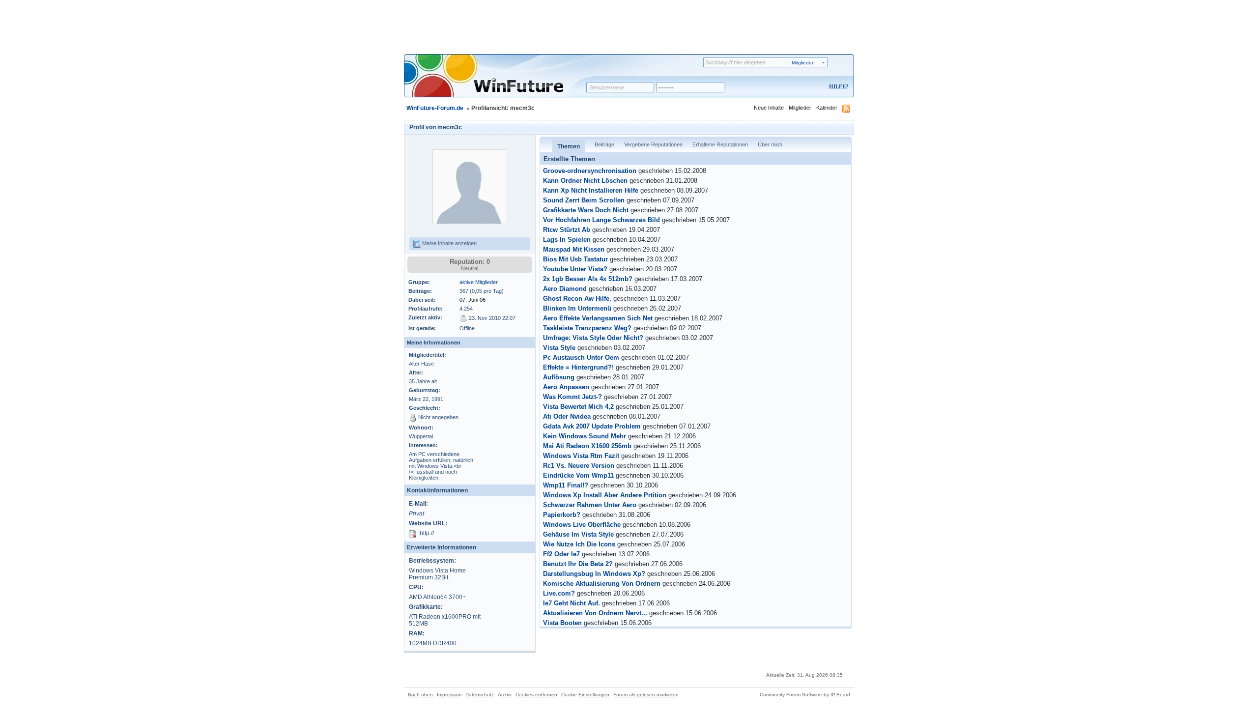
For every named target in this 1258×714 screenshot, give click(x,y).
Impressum (449, 694)
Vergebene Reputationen (653, 144)
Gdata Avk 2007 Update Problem (592, 426)
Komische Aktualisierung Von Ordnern (601, 583)
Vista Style (559, 347)
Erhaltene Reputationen (720, 144)
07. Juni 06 (472, 300)
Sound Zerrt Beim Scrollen (584, 200)
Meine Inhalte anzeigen (449, 243)
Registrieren (797, 87)
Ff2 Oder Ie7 (561, 554)
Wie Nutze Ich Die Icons (579, 544)
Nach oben (420, 694)
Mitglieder (800, 108)
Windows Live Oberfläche (582, 524)
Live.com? (559, 593)
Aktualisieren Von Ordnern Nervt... (595, 613)
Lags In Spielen (567, 239)
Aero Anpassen (566, 387)
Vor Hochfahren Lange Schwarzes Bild (601, 220)
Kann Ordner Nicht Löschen (585, 180)
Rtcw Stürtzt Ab (566, 230)
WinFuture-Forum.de (434, 108)
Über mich (770, 144)
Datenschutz (479, 694)
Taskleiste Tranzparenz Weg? (587, 328)
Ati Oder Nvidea (567, 416)
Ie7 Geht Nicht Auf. (571, 603)
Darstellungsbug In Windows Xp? (594, 574)
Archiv (505, 694)
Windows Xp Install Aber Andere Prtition (604, 495)
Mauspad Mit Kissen (573, 249)
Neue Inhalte (769, 108)
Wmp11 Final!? (565, 485)
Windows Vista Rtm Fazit (581, 456)
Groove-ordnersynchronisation (589, 171)
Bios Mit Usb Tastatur (575, 259)
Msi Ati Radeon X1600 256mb (587, 446)
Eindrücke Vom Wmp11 (578, 475)
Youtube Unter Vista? (575, 269)
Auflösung (558, 377)
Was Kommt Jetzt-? (572, 397)
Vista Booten (562, 623)
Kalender (826, 108)
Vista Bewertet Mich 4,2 (578, 406)
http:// (427, 533)
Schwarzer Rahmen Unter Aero (589, 505)
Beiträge (604, 144)
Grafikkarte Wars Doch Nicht (586, 210)
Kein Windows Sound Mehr (584, 436)
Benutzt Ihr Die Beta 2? (578, 564)
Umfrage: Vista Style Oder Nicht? (593, 338)
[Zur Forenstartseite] (498, 82)
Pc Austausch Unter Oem (581, 357)
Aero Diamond (565, 289)
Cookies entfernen (536, 694)
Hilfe (837, 86)
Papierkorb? (561, 515)
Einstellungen (593, 694)
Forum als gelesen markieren (646, 694)
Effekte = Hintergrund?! (578, 367)
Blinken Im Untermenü (577, 308)
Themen (568, 146)
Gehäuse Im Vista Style (578, 534)
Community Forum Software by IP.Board (805, 694)
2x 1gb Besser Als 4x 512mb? (587, 279)
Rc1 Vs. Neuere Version (578, 465)
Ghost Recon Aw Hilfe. (577, 298)
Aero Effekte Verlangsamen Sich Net (598, 318)
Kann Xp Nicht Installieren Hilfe (590, 190)
